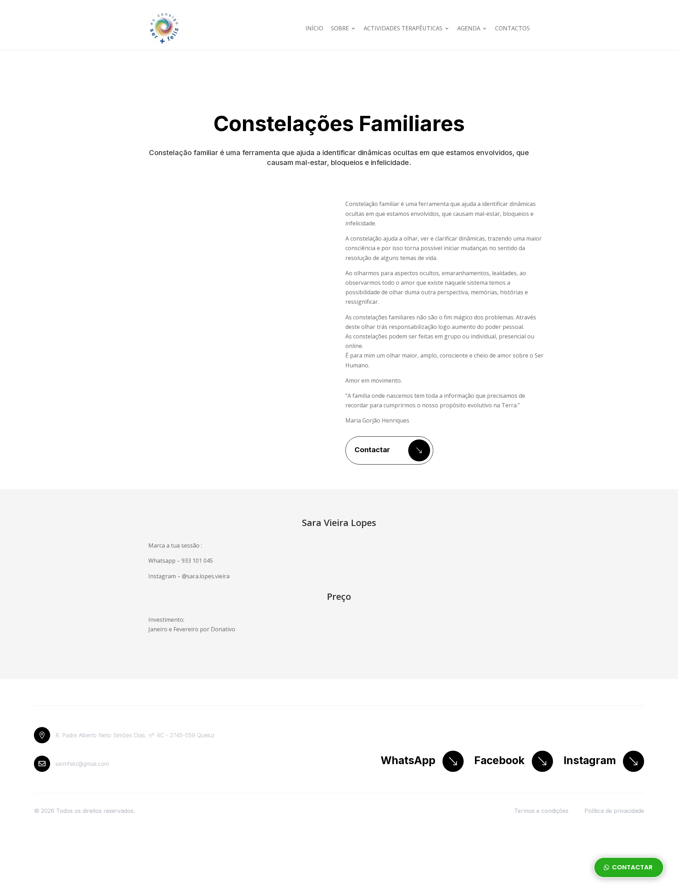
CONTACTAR (632, 867)
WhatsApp (408, 760)
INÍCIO (314, 28)
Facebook (499, 760)
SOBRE (340, 28)
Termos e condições (541, 810)
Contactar (372, 449)
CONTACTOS (512, 28)
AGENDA (468, 28)
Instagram (590, 760)
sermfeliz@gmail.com (82, 763)
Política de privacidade (614, 810)
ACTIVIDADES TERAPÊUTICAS (403, 28)
